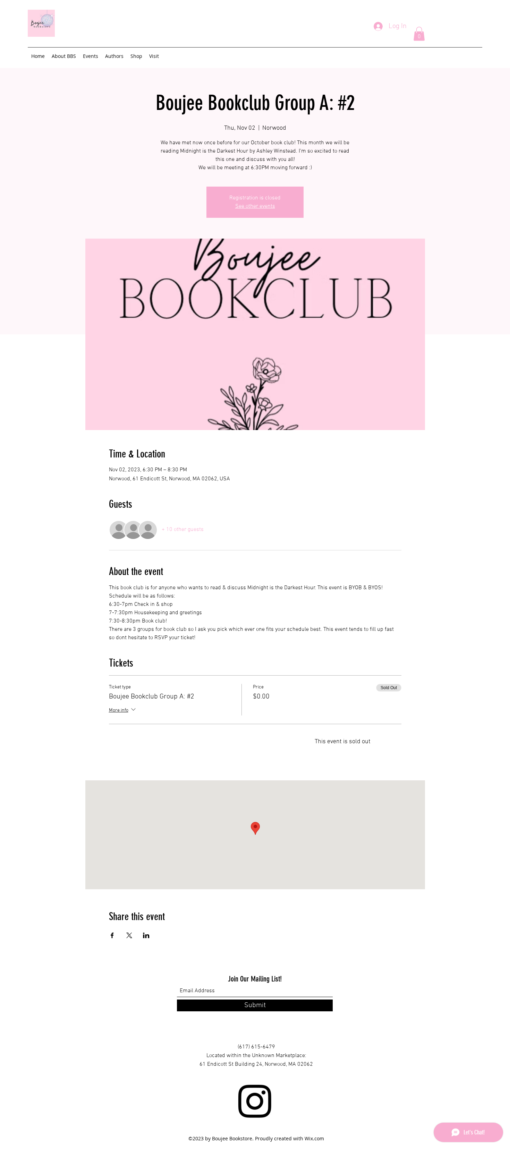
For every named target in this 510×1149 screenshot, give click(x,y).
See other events (255, 206)
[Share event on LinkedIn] (146, 935)
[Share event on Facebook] (112, 935)
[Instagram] (254, 1101)
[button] (419, 34)
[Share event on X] (129, 935)
